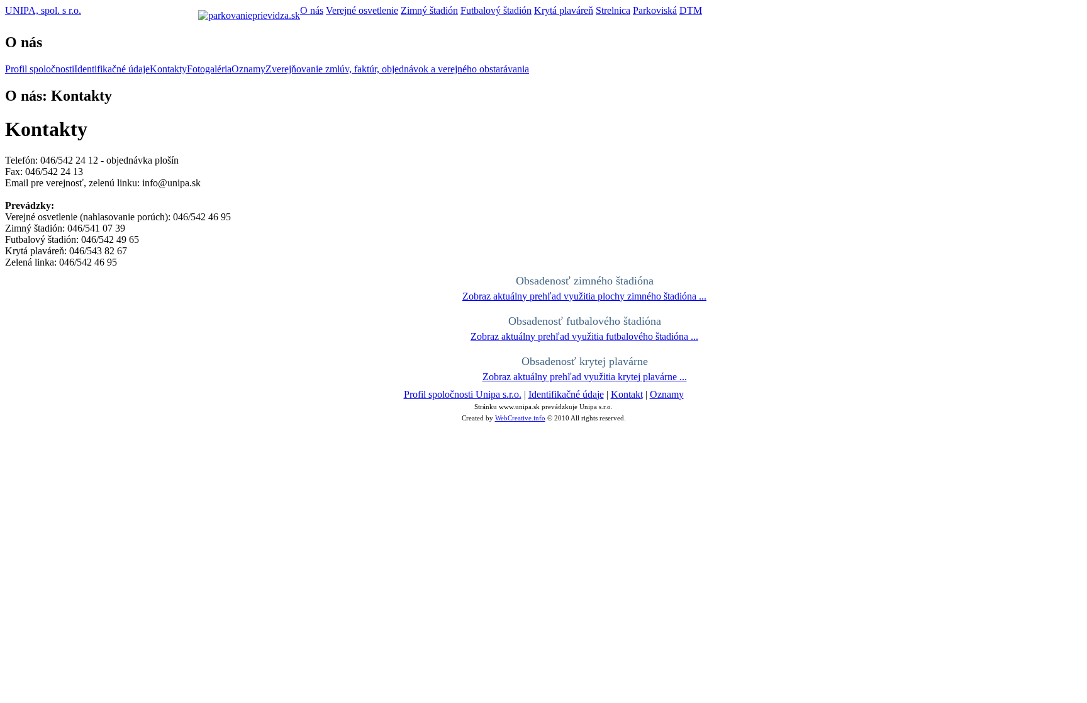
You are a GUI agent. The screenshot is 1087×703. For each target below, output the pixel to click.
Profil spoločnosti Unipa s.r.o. (462, 394)
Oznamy (248, 69)
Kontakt (627, 394)
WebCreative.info (520, 418)
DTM (690, 10)
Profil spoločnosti (39, 69)
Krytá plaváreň (563, 10)
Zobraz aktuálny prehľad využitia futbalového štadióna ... (584, 336)
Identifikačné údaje (112, 69)
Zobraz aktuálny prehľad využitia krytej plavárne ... (584, 376)
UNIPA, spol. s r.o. (43, 10)
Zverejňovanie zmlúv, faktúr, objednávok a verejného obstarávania (397, 69)
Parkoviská (655, 10)
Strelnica (613, 10)
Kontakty (168, 69)
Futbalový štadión (496, 10)
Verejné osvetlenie (362, 10)
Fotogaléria (209, 69)
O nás (311, 10)
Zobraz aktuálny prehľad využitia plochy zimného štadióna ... (584, 296)
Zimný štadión (429, 10)
